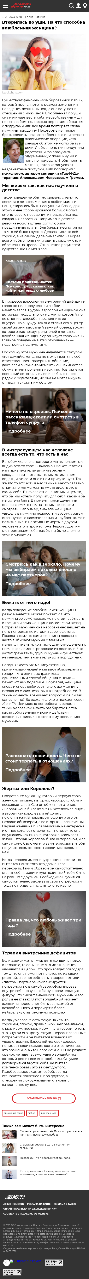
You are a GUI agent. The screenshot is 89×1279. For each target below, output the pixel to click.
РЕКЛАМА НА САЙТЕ (39, 1204)
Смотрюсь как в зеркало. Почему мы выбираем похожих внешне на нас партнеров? (42, 569)
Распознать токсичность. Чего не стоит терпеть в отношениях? (43, 758)
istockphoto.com (13, 92)
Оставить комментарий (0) (44, 1098)
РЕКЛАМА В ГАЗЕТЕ (65, 1204)
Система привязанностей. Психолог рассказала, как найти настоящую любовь (51, 1133)
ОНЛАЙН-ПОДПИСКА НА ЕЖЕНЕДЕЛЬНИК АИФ (30, 1208)
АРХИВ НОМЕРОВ (13, 1204)
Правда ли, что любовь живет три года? (43, 923)
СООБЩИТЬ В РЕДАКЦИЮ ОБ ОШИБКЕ (25, 1213)
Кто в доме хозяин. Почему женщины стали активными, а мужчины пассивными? (48, 1173)
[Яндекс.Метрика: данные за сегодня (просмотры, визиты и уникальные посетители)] (26, 1261)
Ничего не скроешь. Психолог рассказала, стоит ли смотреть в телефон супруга (42, 417)
